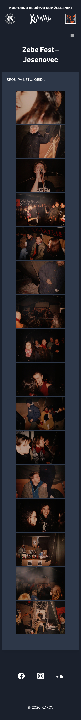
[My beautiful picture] (40, 107)
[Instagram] (40, 675)
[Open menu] (72, 36)
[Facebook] (21, 675)
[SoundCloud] (59, 675)
